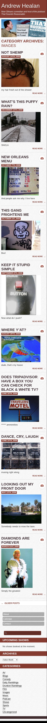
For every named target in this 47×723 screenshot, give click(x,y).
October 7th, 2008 (11, 165)
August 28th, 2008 (11, 334)
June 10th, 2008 (9, 441)
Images (6, 692)
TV (4, 708)
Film (5, 689)
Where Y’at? (13, 330)
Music (5, 695)
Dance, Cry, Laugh (19, 437)
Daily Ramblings (10, 682)
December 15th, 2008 (12, 110)
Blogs (5, 676)
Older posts (10, 603)
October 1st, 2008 (11, 219)
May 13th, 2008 (9, 492)
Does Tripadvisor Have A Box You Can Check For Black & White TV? (19, 383)
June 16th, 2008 (9, 394)
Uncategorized (10, 712)
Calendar (7, 619)
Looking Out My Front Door (17, 486)
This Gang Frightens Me (15, 212)
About (6, 614)
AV (4, 672)
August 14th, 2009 (11, 56)
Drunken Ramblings (12, 685)
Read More (37, 93)
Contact (7, 623)
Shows (6, 702)
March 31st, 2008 (10, 547)
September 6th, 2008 (12, 273)
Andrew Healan (20, 6)
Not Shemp (12, 52)
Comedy (7, 679)
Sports (6, 705)
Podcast (7, 698)
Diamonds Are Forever (15, 540)
